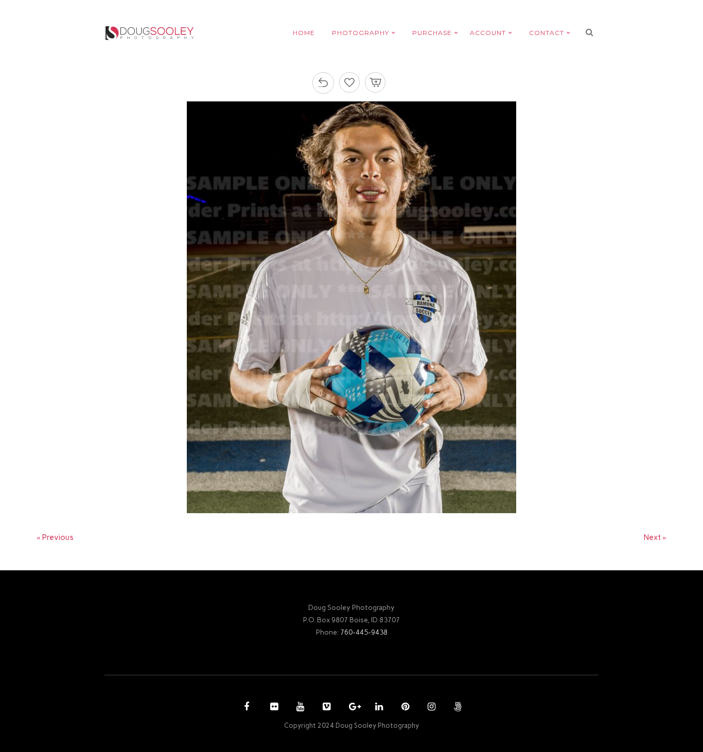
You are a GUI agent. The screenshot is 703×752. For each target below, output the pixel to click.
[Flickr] (273, 707)
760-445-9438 (364, 632)
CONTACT (546, 33)
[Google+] (351, 707)
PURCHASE (432, 33)
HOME (304, 33)
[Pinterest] (404, 707)
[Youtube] (299, 707)
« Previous (55, 537)
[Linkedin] (378, 707)
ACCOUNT (488, 33)
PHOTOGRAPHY (360, 33)
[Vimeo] (325, 707)
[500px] (456, 707)
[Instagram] (430, 707)
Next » (655, 537)
